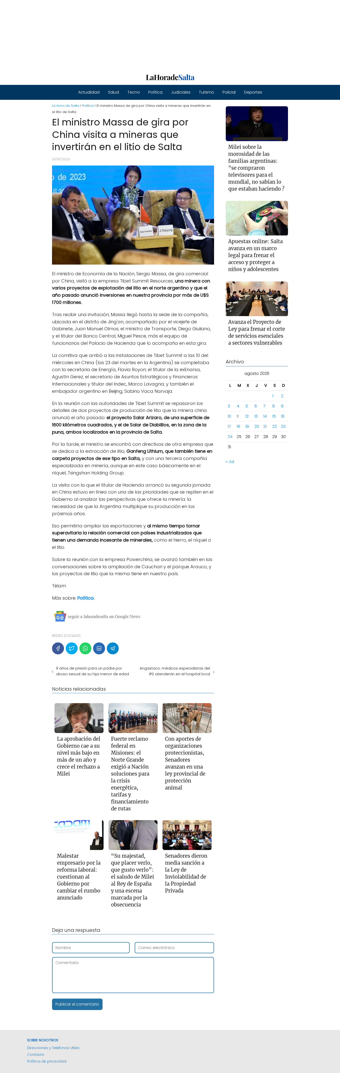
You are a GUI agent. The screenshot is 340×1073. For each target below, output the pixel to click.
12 (247, 416)
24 (230, 437)
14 (265, 416)
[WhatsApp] (85, 648)
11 (238, 416)
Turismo (206, 92)
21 (265, 427)
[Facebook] (58, 648)
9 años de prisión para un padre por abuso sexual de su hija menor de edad (92, 671)
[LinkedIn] (99, 648)
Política (155, 92)
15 (274, 416)
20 (256, 427)
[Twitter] (72, 648)
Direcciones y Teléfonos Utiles (53, 1047)
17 (229, 427)
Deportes (253, 92)
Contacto (35, 1054)
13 (256, 416)
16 (282, 416)
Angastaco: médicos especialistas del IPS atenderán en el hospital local (175, 671)
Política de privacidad (46, 1061)
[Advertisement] (149, 35)
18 (238, 427)
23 (283, 427)
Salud (113, 92)
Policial (229, 92)
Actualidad (89, 92)
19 (247, 427)
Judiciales (180, 92)
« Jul (230, 462)
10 (229, 416)
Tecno (133, 92)
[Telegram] (113, 648)
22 (274, 427)
